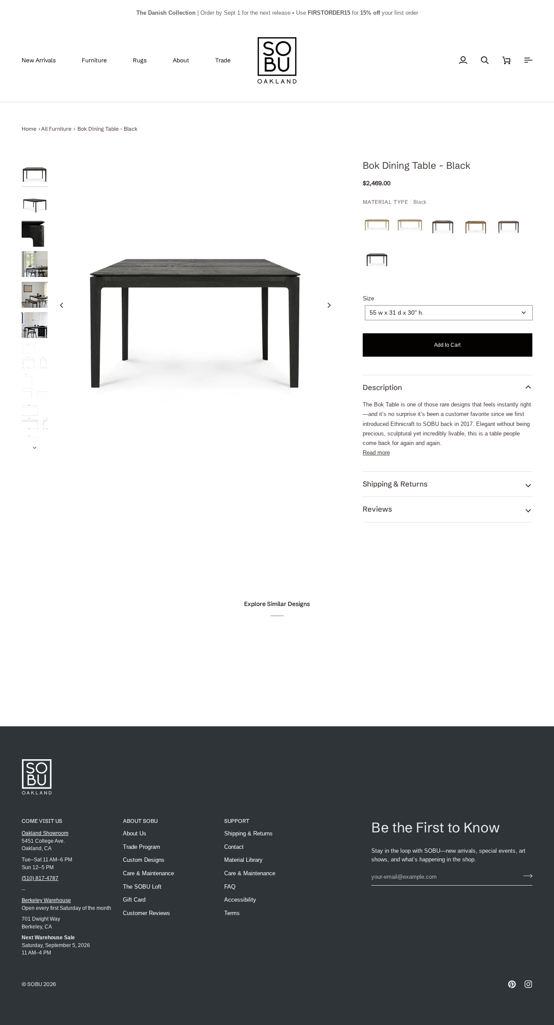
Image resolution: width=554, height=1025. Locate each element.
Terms (232, 913)
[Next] (329, 305)
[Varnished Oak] (412, 227)
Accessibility (240, 899)
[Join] (525, 876)
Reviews (377, 509)
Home (29, 129)
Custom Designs (143, 860)
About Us (134, 833)
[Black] (377, 260)
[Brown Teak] (510, 227)
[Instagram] (528, 984)
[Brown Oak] (444, 227)
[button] (100, 60)
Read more (376, 452)
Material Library (243, 860)
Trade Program (141, 847)
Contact (234, 847)
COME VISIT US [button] (42, 821)
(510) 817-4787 (40, 878)
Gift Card (134, 899)
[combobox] (449, 312)
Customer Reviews (146, 913)
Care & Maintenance (148, 873)
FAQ (229, 886)
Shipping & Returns (395, 484)
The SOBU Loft (142, 886)
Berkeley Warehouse (46, 900)
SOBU (34, 984)
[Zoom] (195, 305)
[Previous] (62, 305)
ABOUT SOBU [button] (140, 821)
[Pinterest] (512, 984)
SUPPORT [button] (236, 821)
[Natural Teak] (477, 227)
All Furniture (56, 129)
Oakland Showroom (45, 833)
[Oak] (379, 227)
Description (382, 387)
